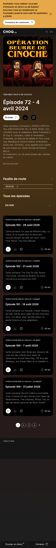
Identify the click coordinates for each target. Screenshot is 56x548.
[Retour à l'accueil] (10, 31)
